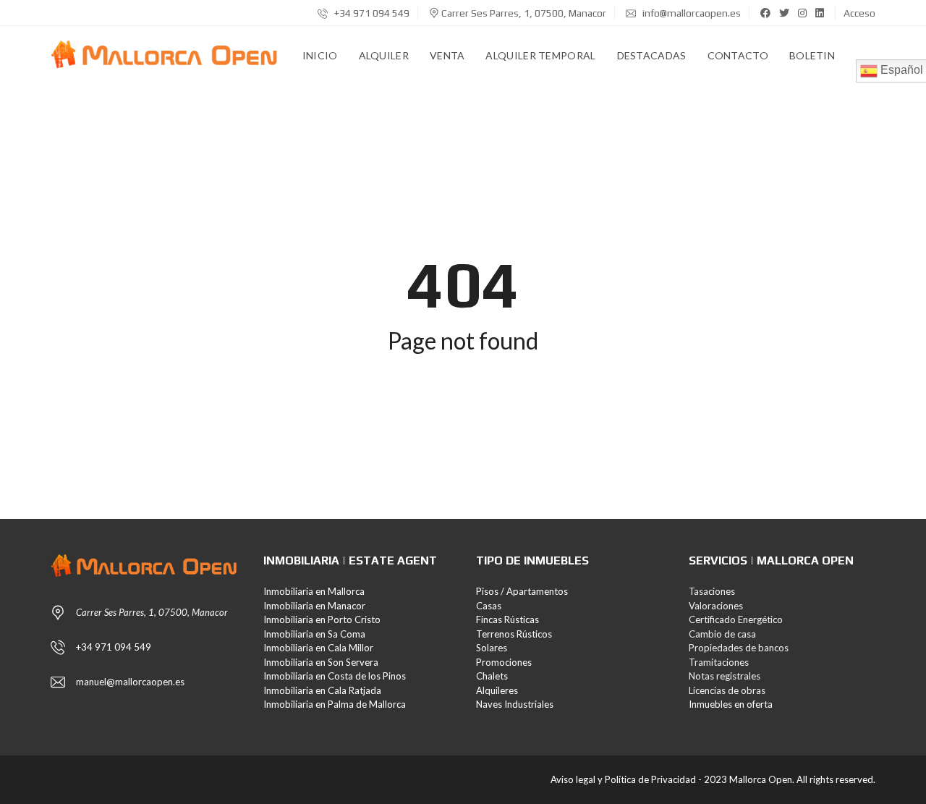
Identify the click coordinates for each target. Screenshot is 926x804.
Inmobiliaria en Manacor (314, 606)
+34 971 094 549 (370, 13)
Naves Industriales (514, 704)
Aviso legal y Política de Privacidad (623, 779)
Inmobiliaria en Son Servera (320, 662)
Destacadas (652, 55)
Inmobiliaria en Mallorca (314, 591)
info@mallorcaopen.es (690, 13)
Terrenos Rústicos (514, 634)
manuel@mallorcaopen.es (130, 681)
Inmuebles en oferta (731, 704)
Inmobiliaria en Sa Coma (314, 634)
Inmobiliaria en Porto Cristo (322, 619)
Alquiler (384, 55)
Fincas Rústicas (507, 619)
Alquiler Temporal (540, 55)
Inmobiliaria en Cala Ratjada (322, 690)
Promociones (504, 662)
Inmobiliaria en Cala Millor (318, 647)
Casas (488, 606)
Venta (447, 55)
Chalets (492, 676)
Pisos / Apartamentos (522, 591)
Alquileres (497, 690)
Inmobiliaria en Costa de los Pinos (334, 676)
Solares (491, 647)
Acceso (859, 13)
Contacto (738, 55)
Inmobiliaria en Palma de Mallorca (334, 704)
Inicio (320, 55)
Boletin (812, 55)
